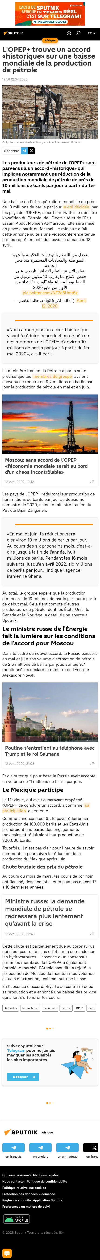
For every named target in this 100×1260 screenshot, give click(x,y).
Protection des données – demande (28, 1194)
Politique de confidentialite (47, 1181)
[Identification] (69, 33)
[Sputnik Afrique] (14, 35)
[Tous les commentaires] (7, 1253)
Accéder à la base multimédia (62, 142)
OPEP (79, 1008)
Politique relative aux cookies (24, 1188)
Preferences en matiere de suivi (26, 1206)
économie (50, 1008)
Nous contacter (13, 1181)
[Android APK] (16, 1219)
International (30, 1008)
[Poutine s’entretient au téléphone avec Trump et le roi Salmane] (50, 712)
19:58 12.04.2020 (15, 79)
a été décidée (76, 207)
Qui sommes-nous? (16, 1175)
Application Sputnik (47, 1200)
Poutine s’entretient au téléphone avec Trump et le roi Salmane (50, 751)
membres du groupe (52, 376)
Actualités (10, 1008)
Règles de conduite (16, 1200)
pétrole (66, 1008)
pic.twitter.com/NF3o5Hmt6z (50, 292)
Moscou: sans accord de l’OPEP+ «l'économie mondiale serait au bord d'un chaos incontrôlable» (46, 466)
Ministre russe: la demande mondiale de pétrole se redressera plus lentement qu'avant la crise (45, 912)
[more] (92, 481)
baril (91, 1008)
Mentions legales (45, 1175)
